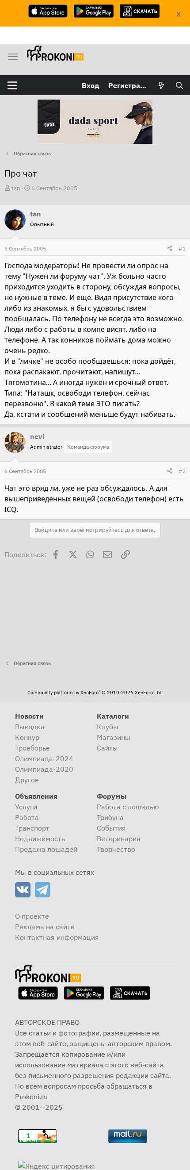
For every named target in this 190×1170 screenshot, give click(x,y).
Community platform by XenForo (95, 692)
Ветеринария (119, 838)
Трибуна (110, 817)
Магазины (113, 737)
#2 (182, 471)
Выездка (30, 726)
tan (15, 188)
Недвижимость (40, 838)
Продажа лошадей (46, 849)
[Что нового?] (161, 85)
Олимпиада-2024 (44, 758)
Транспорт (32, 828)
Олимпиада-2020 (44, 769)
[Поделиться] (169, 248)
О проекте (32, 916)
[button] (12, 85)
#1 (182, 248)
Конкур (27, 737)
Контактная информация (57, 937)
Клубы (107, 726)
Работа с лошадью (128, 806)
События (111, 828)
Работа (27, 817)
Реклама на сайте (45, 926)
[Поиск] (179, 85)
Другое (27, 779)
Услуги (26, 806)
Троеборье (32, 747)
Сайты (107, 747)
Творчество (116, 849)
